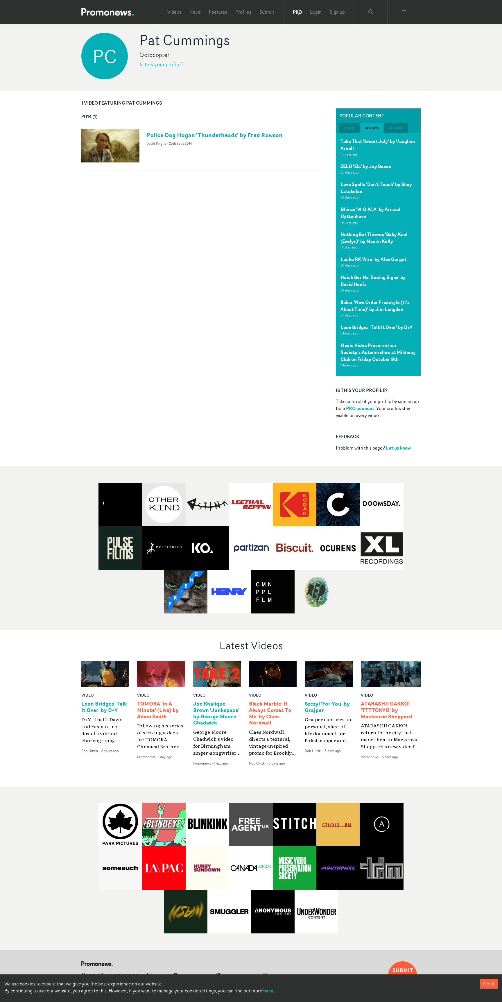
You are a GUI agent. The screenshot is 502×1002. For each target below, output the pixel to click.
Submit (266, 12)
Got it (489, 983)
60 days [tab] (396, 128)
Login (316, 12)
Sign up (337, 12)
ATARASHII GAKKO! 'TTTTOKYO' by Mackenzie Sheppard (386, 710)
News (195, 12)
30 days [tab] (372, 128)
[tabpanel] (378, 254)
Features (218, 12)
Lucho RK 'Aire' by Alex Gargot (373, 259)
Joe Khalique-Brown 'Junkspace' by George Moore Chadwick (216, 713)
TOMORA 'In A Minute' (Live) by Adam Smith (158, 710)
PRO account (360, 408)
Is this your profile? (161, 64)
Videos (174, 12)
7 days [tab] (349, 128)
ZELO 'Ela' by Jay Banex (365, 166)
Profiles (243, 12)
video (87, 695)
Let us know (398, 447)
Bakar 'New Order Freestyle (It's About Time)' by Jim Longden (375, 306)
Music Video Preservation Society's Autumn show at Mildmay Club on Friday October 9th (378, 352)
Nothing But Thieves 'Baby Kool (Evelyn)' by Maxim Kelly (374, 238)
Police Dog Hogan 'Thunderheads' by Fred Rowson (214, 135)
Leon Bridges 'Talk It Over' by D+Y (376, 327)
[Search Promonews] (371, 12)
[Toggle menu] (404, 12)
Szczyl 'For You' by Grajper (327, 707)
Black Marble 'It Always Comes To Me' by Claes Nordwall (270, 713)
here (268, 990)
